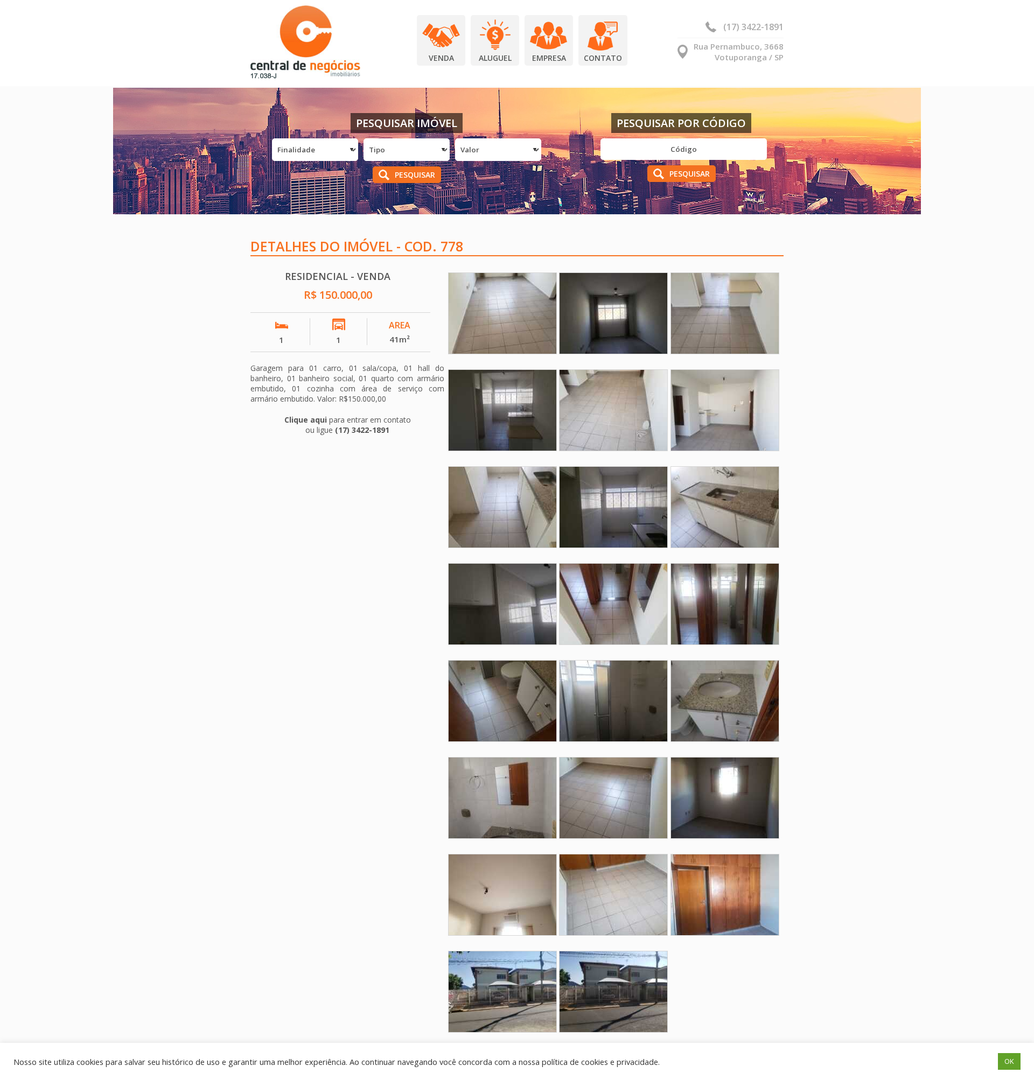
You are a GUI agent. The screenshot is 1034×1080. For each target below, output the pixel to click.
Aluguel (495, 58)
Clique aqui (305, 420)
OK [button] (1009, 1061)
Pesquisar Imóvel (406, 123)
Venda (441, 58)
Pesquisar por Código (681, 123)
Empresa (549, 58)
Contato (603, 58)
